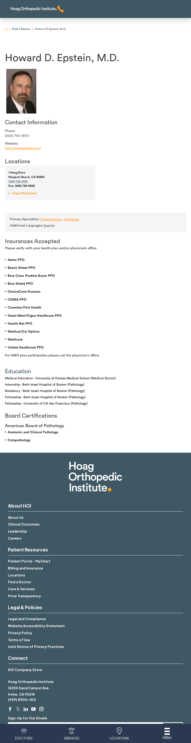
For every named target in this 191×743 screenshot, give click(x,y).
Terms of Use (19, 640)
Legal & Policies (25, 607)
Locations (16, 575)
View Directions (24, 193)
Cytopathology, (52, 219)
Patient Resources (28, 549)
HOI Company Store (25, 670)
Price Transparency (24, 596)
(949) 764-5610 (17, 135)
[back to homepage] (6, 29)
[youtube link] (33, 709)
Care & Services (21, 589)
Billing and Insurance (25, 568)
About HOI (19, 505)
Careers (14, 538)
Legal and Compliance (27, 619)
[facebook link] (10, 709)
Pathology (71, 219)
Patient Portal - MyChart (29, 561)
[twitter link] (18, 709)
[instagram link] (41, 709)
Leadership (17, 531)
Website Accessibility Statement (36, 626)
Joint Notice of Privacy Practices (36, 646)
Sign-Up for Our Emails (27, 718)
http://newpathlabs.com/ (23, 148)
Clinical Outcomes (24, 524)
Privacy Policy (20, 633)
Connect (18, 658)
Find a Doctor (21, 29)
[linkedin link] (26, 709)
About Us (16, 517)
